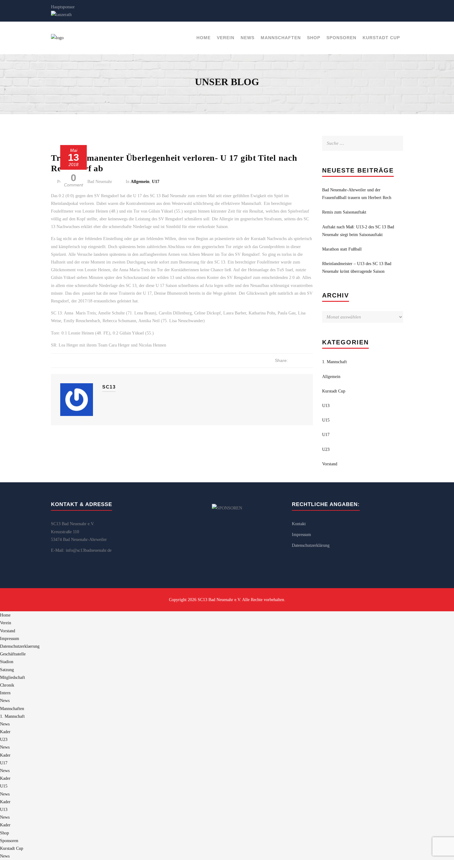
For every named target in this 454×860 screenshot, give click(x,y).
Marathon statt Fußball (342, 249)
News (247, 37)
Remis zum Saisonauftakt (344, 212)
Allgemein (140, 181)
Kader (5, 731)
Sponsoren (341, 37)
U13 (326, 405)
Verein (225, 37)
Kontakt (299, 523)
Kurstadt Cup (381, 37)
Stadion (6, 661)
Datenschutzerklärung (311, 545)
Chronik (7, 685)
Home (203, 37)
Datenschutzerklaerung (20, 646)
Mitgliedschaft (12, 677)
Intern (5, 693)
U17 (155, 181)
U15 (326, 420)
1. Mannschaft (334, 361)
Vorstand (329, 464)
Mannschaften (281, 37)
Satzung (7, 669)
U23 (326, 449)
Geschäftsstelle (13, 654)
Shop (313, 37)
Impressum (301, 534)
